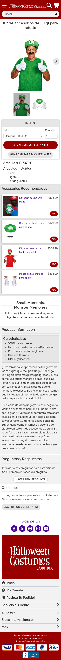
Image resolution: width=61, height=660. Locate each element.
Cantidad (50, 130)
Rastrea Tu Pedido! (21, 598)
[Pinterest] (30, 528)
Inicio (11, 583)
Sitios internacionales (18, 620)
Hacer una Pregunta (30, 479)
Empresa (8, 612)
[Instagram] (38, 528)
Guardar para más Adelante (30, 154)
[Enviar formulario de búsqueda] (56, 14)
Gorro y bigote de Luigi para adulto (31, 225)
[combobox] (27, 14)
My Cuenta (15, 590)
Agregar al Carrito (30, 145)
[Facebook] (14, 528)
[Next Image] (56, 61)
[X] (22, 528)
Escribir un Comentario (21, 506)
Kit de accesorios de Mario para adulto (30, 250)
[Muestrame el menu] (4, 5)
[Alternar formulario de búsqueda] (49, 5)
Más (5, 627)
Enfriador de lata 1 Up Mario (30, 199)
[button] (57, 5)
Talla (6, 130)
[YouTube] (46, 528)
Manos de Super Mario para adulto (31, 276)
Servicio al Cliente (15, 605)
